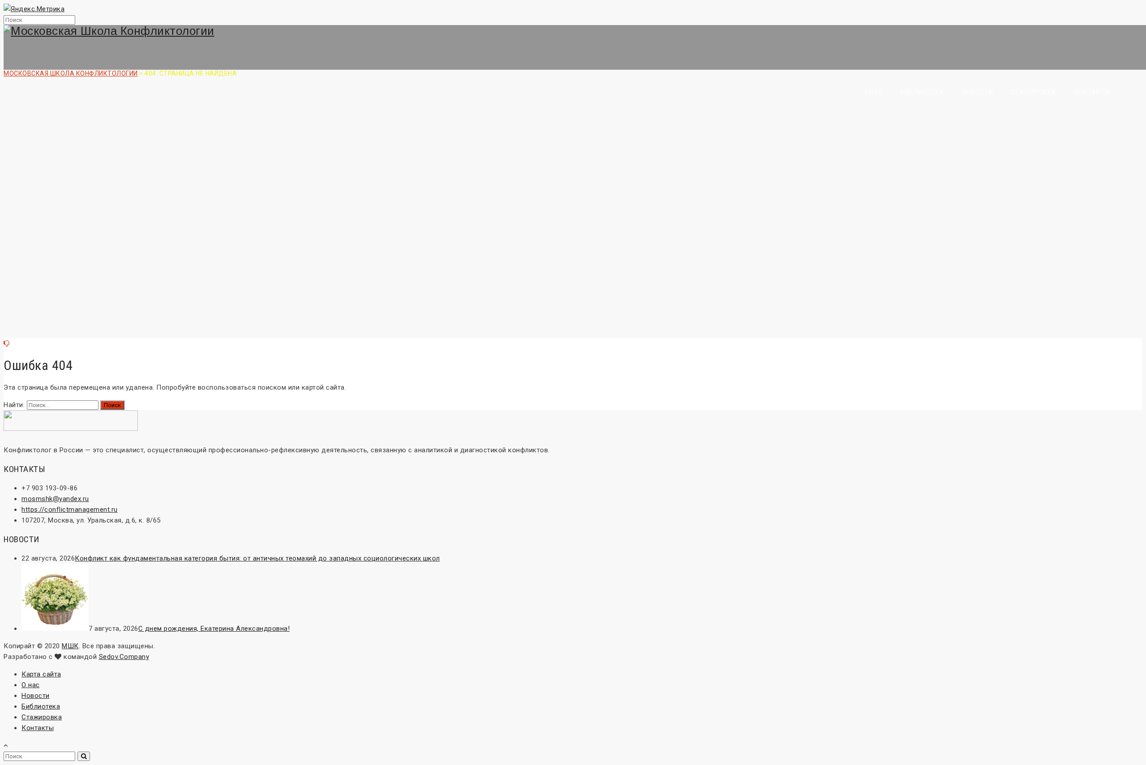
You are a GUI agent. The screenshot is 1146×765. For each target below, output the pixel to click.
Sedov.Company (124, 657)
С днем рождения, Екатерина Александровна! (214, 629)
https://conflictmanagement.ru (69, 510)
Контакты (1092, 92)
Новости (977, 92)
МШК (70, 646)
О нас (873, 92)
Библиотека (922, 92)
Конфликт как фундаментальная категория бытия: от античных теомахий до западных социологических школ (257, 558)
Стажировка (1033, 92)
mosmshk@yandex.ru (55, 499)
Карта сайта (41, 674)
